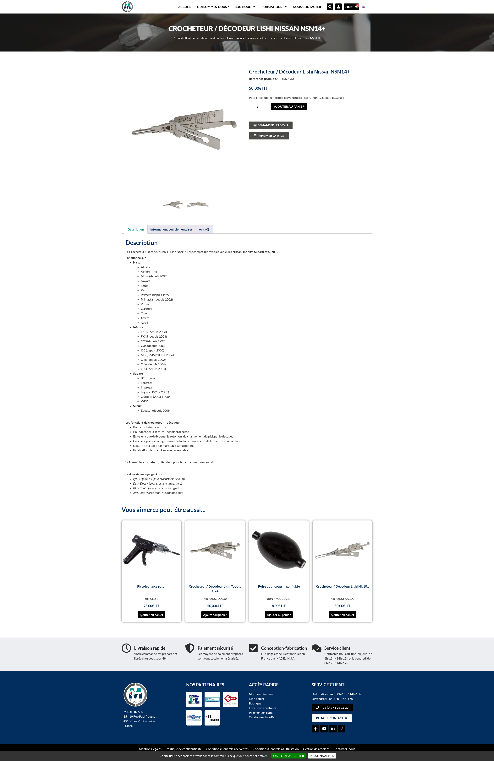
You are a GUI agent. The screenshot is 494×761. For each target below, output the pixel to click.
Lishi (261, 38)
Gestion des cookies (316, 749)
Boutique (243, 6)
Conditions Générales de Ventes (227, 749)
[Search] (330, 6)
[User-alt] (338, 6)
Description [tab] (136, 229)
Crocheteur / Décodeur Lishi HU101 (342, 586)
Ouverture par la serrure (241, 38)
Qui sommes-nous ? (213, 6)
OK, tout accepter (288, 756)
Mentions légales (150, 749)
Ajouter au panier (289, 106)
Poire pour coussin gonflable (279, 586)
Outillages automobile (211, 38)
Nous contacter (307, 6)
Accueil (184, 6)
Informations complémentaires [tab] (171, 229)
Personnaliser (322, 756)
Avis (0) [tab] (204, 229)
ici (213, 462)
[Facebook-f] (315, 728)
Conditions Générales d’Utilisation (276, 749)
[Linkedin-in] (333, 728)
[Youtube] (324, 728)
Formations (272, 6)
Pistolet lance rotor (151, 586)
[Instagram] (341, 728)
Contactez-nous (344, 749)
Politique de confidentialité (184, 749)
